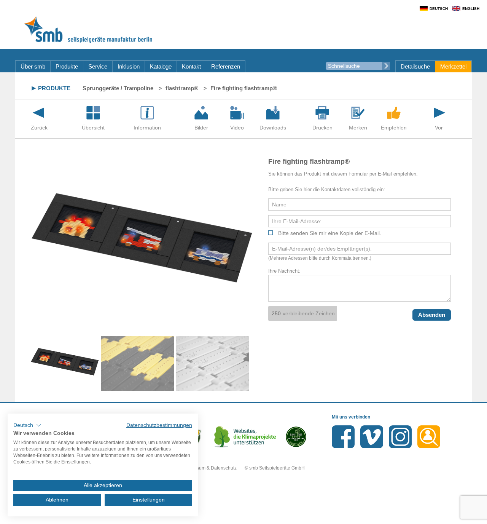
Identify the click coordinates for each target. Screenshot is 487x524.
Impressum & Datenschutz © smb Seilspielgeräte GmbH (244, 468)
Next (264, 363)
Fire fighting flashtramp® (243, 88)
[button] (27, 425)
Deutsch (439, 8)
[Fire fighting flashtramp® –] (201, 112)
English (470, 8)
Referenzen (225, 66)
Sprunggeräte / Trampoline (118, 88)
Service (97, 66)
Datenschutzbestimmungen (159, 425)
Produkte (67, 66)
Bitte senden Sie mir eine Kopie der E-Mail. (329, 233)
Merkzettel (453, 66)
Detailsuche (415, 66)
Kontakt (191, 66)
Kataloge (161, 66)
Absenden (431, 315)
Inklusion (129, 66)
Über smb (33, 66)
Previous (19, 363)
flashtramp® (182, 88)
